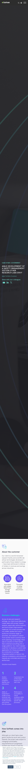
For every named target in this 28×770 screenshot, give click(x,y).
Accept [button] (10, 767)
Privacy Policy (5, 757)
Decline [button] (17, 767)
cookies (14, 756)
